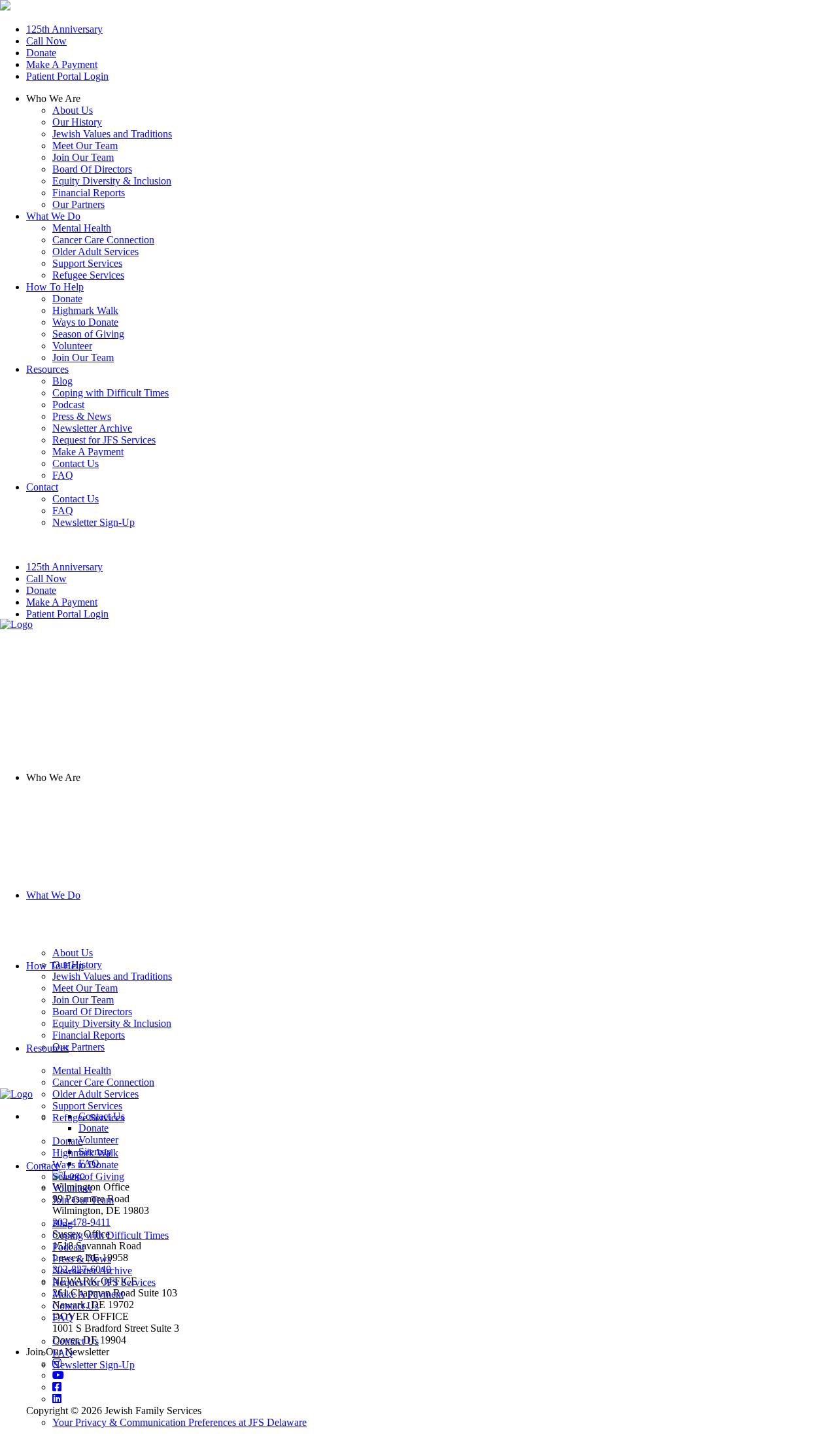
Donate (41, 52)
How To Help (55, 965)
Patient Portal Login (67, 76)
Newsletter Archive (92, 1270)
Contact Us (75, 1305)
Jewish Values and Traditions (112, 133)
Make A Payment (61, 64)
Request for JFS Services (104, 1282)
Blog (62, 1223)
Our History (77, 122)
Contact (42, 1165)
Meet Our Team (85, 145)
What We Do (53, 895)
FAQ (62, 1317)
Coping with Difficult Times (110, 1235)
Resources (47, 1048)
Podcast (68, 1247)
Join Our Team (83, 157)
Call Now (46, 40)
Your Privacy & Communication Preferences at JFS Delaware (179, 1422)
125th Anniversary (64, 29)
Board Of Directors (92, 169)
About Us (72, 110)
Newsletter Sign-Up (93, 1364)
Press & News (81, 1258)
